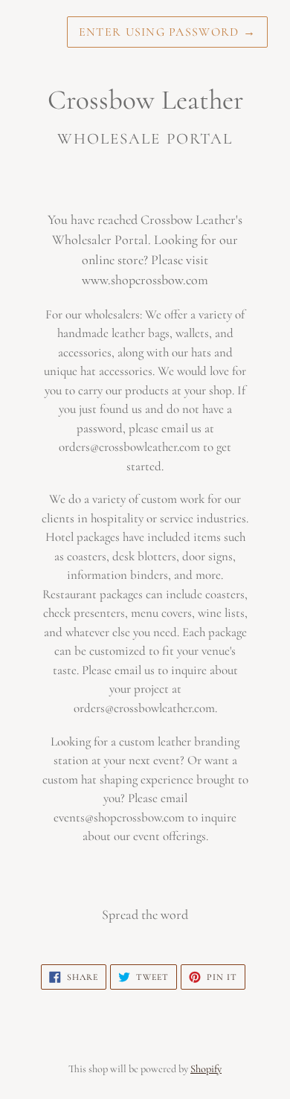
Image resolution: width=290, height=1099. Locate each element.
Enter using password (167, 32)
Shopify (206, 1069)
